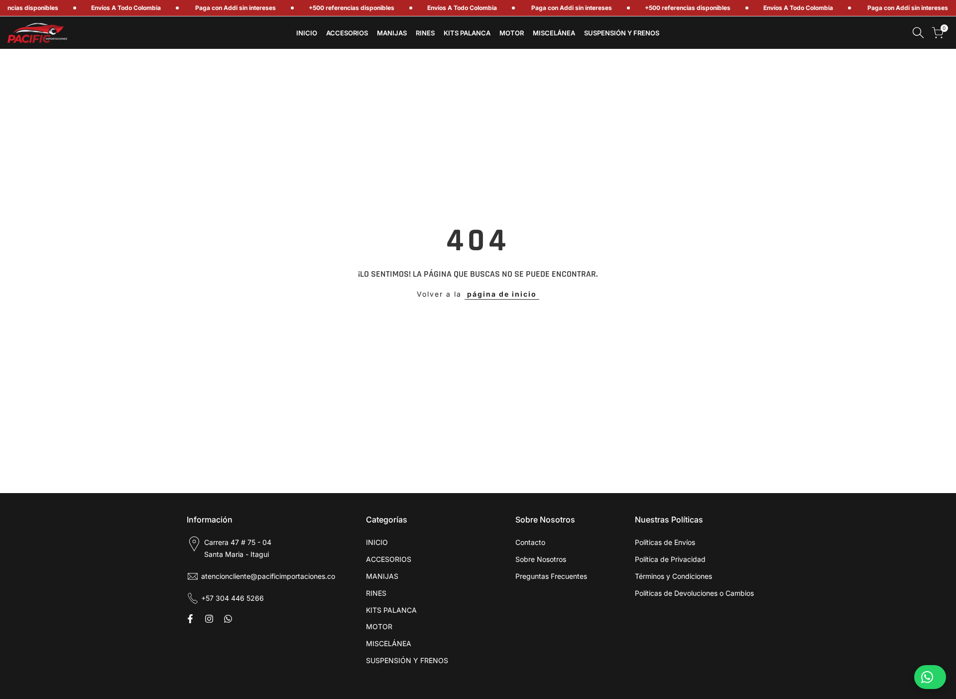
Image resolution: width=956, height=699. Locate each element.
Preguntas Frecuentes (551, 576)
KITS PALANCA (391, 610)
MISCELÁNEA (388, 643)
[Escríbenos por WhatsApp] (930, 677)
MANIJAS (382, 576)
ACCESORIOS (388, 559)
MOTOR (379, 626)
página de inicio (502, 294)
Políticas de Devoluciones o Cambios (694, 593)
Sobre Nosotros (540, 559)
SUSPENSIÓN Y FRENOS (407, 660)
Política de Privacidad (670, 559)
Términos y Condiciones (673, 576)
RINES (376, 593)
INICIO (377, 542)
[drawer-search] (918, 32)
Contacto (530, 542)
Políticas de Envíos (665, 542)
